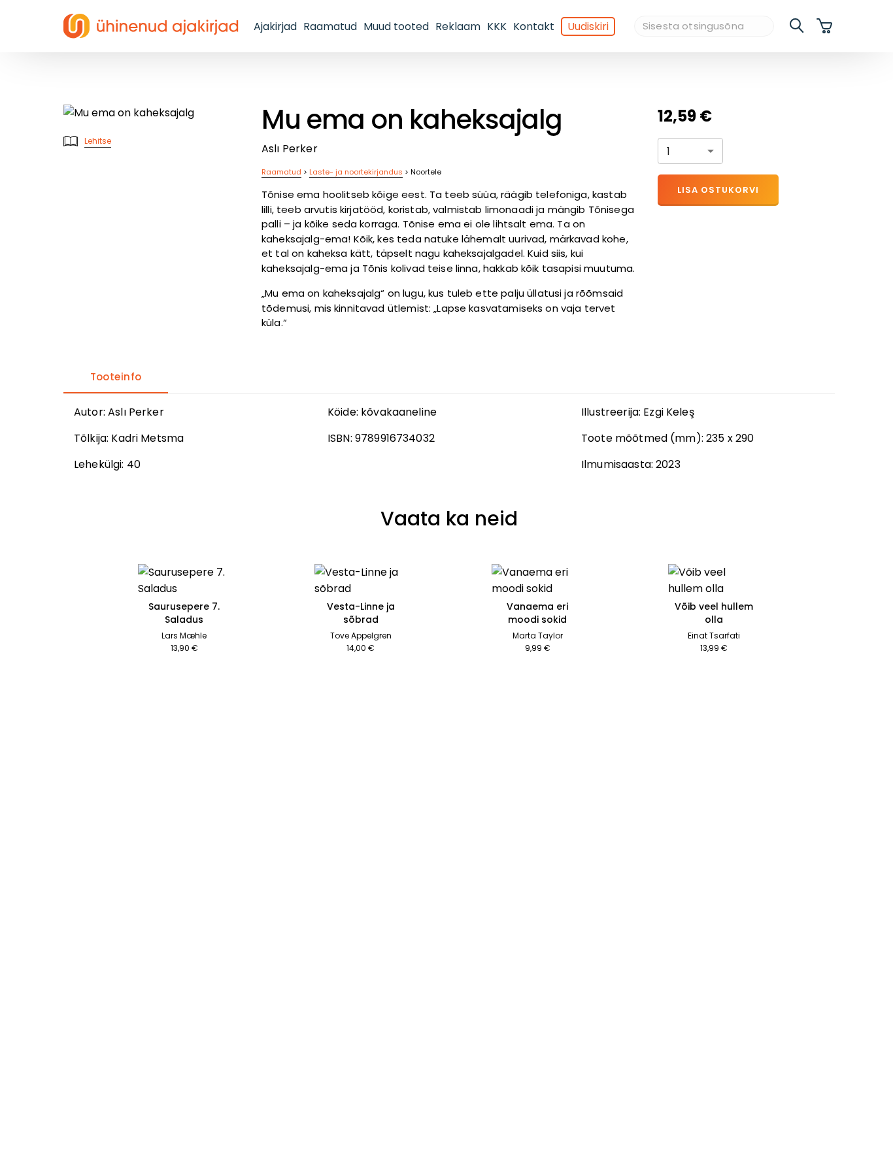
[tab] (115, 377)
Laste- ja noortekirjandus (356, 172)
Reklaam (457, 26)
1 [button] (668, 151)
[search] (797, 26)
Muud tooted (396, 26)
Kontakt (533, 26)
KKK (497, 26)
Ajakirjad (275, 26)
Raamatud (330, 26)
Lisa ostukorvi (718, 190)
